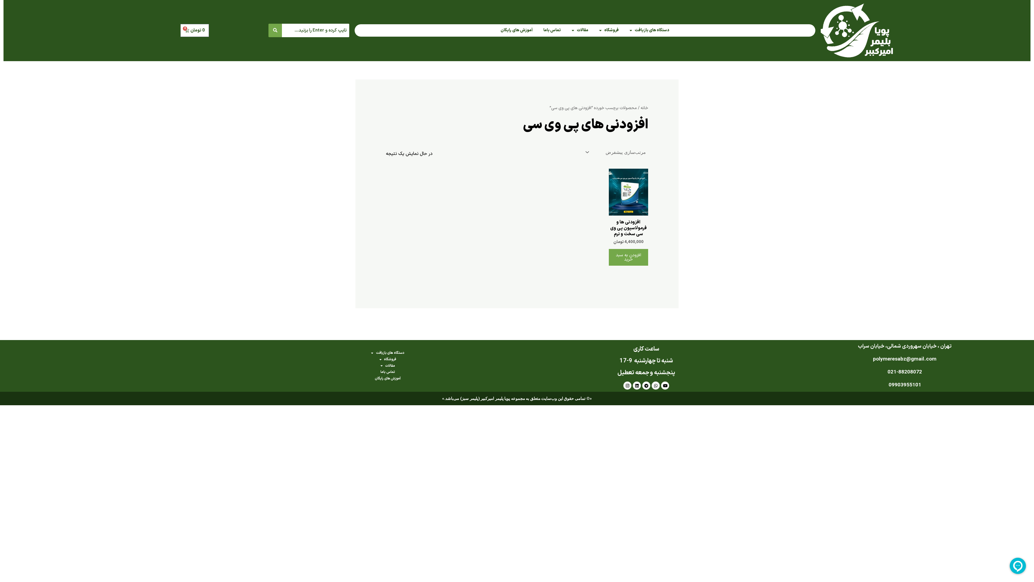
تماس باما (552, 30)
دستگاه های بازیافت (652, 30)
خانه (644, 108)
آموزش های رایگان (517, 30)
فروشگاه (611, 30)
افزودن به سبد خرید (628, 257)
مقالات (582, 30)
